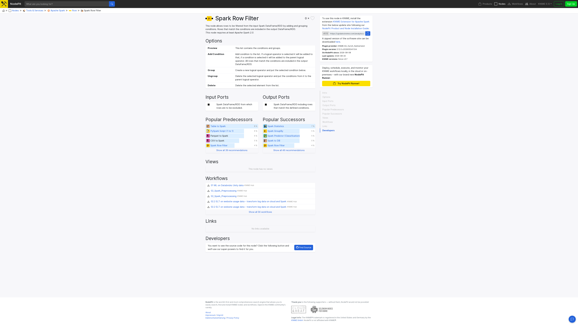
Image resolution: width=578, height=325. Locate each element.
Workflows (517, 3)
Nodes (502, 3)
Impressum (210, 315)
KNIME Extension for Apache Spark (351, 21)
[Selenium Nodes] (322, 309)
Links (324, 126)
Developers (328, 130)
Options (326, 97)
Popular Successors (332, 114)
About (532, 3)
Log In (559, 3)
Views (325, 118)
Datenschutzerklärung (215, 318)
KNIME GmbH (297, 320)
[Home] (3, 11)
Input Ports (327, 101)
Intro (324, 93)
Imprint (220, 315)
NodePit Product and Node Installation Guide (345, 28)
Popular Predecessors (333, 109)
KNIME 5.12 (544, 3)
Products (487, 3)
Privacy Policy (233, 318)
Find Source (304, 247)
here (338, 41)
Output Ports (329, 105)
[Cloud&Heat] (298, 309)
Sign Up (571, 3)
